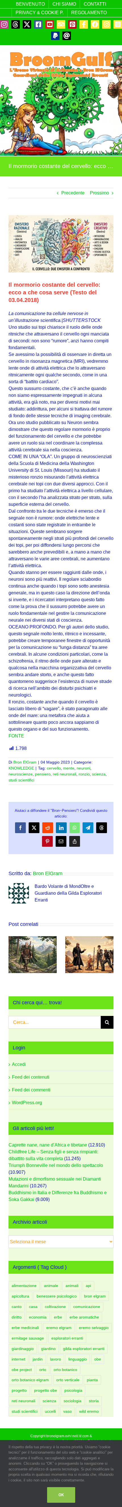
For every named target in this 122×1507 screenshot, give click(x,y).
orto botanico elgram (30, 1380)
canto (17, 1306)
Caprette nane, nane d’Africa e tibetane (48, 1145)
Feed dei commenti (31, 1089)
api (88, 1285)
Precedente (73, 192)
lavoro (55, 1359)
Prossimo (99, 192)
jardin (38, 1359)
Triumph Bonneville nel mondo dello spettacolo (56, 1165)
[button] (13, 954)
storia (94, 1401)
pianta (92, 1380)
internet (18, 1359)
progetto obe (45, 1390)
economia (38, 1317)
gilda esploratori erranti (83, 1348)
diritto (17, 1317)
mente (68, 768)
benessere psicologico (57, 1296)
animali (72, 1285)
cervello (54, 768)
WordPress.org (27, 1102)
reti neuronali (64, 774)
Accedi (19, 1064)
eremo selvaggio (94, 1327)
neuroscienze (21, 774)
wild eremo (89, 1411)
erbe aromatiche (84, 1317)
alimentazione (24, 1285)
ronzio (84, 774)
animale (51, 1285)
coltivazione (55, 1306)
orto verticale (67, 1380)
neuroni (83, 768)
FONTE (16, 735)
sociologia (72, 1401)
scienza (99, 774)
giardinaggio (23, 1348)
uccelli (50, 1411)
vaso (67, 1411)
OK (61, 1495)
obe (97, 1359)
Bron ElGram (25, 762)
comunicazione (86, 1306)
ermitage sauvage (28, 1338)
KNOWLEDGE (21, 768)
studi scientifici (21, 780)
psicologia (73, 1390)
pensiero (43, 774)
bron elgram (95, 1296)
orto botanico (65, 1369)
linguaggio (77, 1359)
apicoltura (20, 1296)
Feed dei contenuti (30, 1077)
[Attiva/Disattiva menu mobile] (110, 82)
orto (42, 1369)
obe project (22, 1369)
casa (33, 1306)
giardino (48, 1348)
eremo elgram (58, 1327)
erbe (58, 1317)
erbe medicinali (25, 1327)
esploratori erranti (67, 1338)
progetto (19, 1390)
